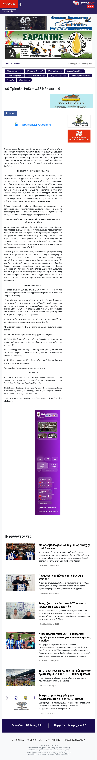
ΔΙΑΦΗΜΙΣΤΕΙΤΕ (53, 740)
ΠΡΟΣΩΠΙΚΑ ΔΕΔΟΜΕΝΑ (74, 740)
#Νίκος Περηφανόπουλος (80, 75)
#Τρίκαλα (10, 80)
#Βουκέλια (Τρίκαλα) (35, 71)
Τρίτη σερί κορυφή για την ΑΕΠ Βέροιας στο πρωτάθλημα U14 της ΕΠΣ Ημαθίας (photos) (65, 672)
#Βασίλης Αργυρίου (14, 71)
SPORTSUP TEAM (34, 740)
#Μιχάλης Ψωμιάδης (57, 75)
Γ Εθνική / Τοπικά (12, 64)
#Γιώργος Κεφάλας (55, 71)
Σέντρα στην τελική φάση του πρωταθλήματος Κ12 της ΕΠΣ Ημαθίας (61, 697)
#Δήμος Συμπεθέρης (75, 71)
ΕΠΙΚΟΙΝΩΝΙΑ (18, 740)
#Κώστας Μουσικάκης (36, 75)
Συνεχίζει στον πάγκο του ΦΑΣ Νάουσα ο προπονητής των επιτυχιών (62, 605)
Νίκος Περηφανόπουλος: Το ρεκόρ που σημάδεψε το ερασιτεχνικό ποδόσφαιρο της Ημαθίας (65, 637)
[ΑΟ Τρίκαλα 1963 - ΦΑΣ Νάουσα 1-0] (33, 134)
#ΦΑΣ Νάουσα (24, 80)
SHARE (11, 113)
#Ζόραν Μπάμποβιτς (15, 75)
